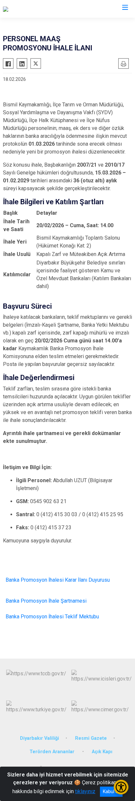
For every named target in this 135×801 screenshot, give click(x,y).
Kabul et (111, 791)
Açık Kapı (102, 752)
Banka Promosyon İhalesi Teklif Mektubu (52, 616)
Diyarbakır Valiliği (39, 738)
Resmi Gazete (91, 738)
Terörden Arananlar (52, 752)
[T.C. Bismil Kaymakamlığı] (31, 9)
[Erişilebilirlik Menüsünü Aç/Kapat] (121, 787)
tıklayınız (85, 791)
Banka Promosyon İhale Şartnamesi (46, 601)
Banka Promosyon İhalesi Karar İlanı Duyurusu (58, 580)
